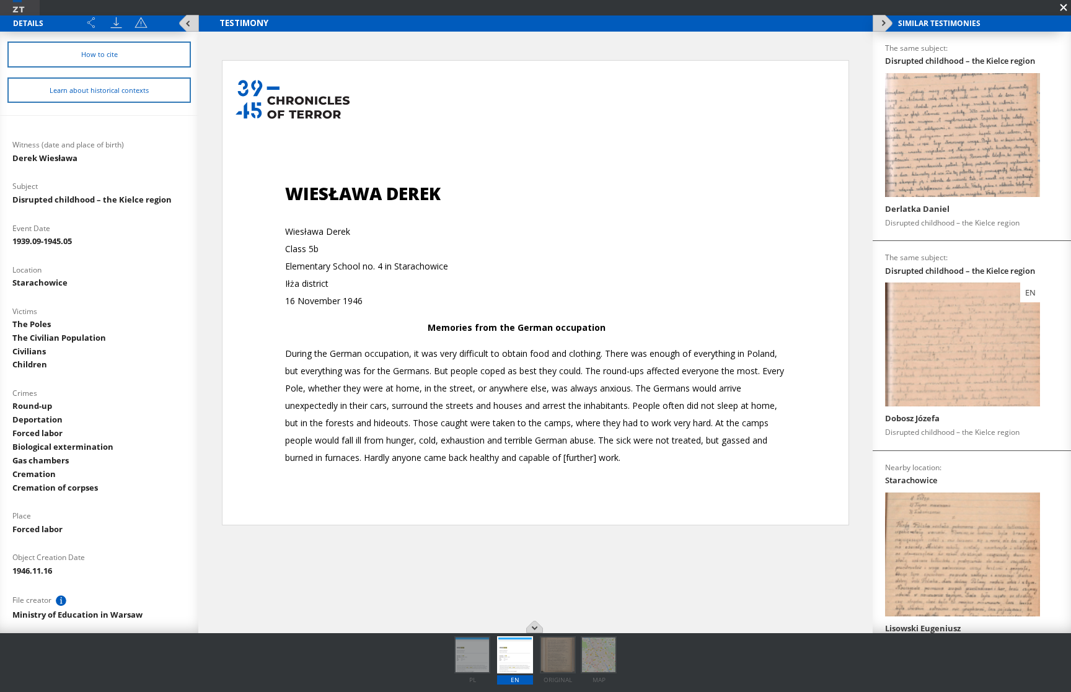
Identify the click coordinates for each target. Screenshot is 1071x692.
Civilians (29, 351)
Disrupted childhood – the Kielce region (92, 199)
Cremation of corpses (55, 487)
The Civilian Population (59, 337)
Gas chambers (40, 460)
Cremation (34, 474)
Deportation (37, 419)
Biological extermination (62, 446)
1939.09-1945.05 (42, 241)
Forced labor (37, 433)
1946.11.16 (32, 570)
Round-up (32, 405)
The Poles (31, 324)
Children (29, 364)
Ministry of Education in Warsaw (77, 614)
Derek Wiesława (44, 158)
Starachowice (40, 282)
